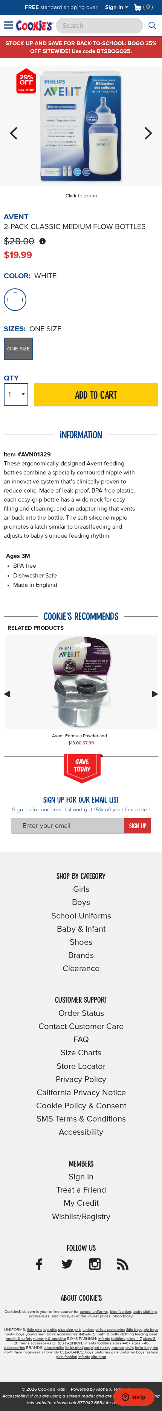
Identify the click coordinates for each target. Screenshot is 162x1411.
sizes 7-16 (140, 1343)
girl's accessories (110, 1330)
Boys (81, 903)
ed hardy (102, 1348)
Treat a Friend (81, 1190)
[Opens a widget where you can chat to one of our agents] (133, 1397)
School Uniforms (81, 916)
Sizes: (15, 329)
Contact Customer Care (81, 1027)
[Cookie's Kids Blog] (122, 1266)
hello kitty (143, 1348)
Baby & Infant (81, 929)
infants (104, 1339)
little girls (34, 1330)
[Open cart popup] (156, 7)
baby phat (74, 1348)
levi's (129, 1348)
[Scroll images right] (155, 694)
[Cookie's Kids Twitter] (67, 1266)
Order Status (81, 1013)
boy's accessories (62, 1334)
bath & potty (108, 1334)
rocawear (31, 1352)
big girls (50, 1330)
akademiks (54, 1348)
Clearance (81, 969)
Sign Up (137, 826)
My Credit (81, 1203)
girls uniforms (123, 1352)
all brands (50, 1352)
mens (24, 1343)
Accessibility (81, 1132)
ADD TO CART (96, 395)
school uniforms (94, 1312)
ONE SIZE (18, 349)
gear (153, 1334)
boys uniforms (97, 1352)
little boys (134, 1330)
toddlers (118, 1339)
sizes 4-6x (121, 1343)
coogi (88, 1348)
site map (98, 1357)
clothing (127, 1334)
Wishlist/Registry (81, 1217)
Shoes (81, 942)
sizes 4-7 (134, 1339)
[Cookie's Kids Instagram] (95, 1266)
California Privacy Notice (81, 1093)
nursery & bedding (49, 1339)
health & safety (19, 1339)
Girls (81, 889)
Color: (17, 276)
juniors (88, 1330)
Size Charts (81, 1053)
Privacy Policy (81, 1080)
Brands (81, 956)
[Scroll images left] (7, 694)
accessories (41, 1343)
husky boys (14, 1334)
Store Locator (81, 1066)
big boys (151, 1330)
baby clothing (145, 1312)
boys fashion (147, 1352)
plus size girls (69, 1330)
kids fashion (120, 1312)
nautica (118, 1348)
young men (36, 1334)
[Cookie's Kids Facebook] (39, 1266)
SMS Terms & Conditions (81, 1119)
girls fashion (66, 1357)
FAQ (81, 1040)
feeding (141, 1334)
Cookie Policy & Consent (81, 1106)
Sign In (115, 7)
